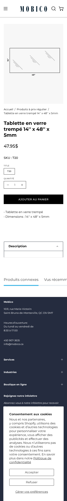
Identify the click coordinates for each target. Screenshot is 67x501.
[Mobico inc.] (33, 8)
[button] (53, 8)
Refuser (31, 482)
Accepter (32, 472)
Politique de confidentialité (30, 460)
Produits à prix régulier (32, 109)
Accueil (8, 109)
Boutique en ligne (15, 384)
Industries (10, 372)
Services (9, 359)
